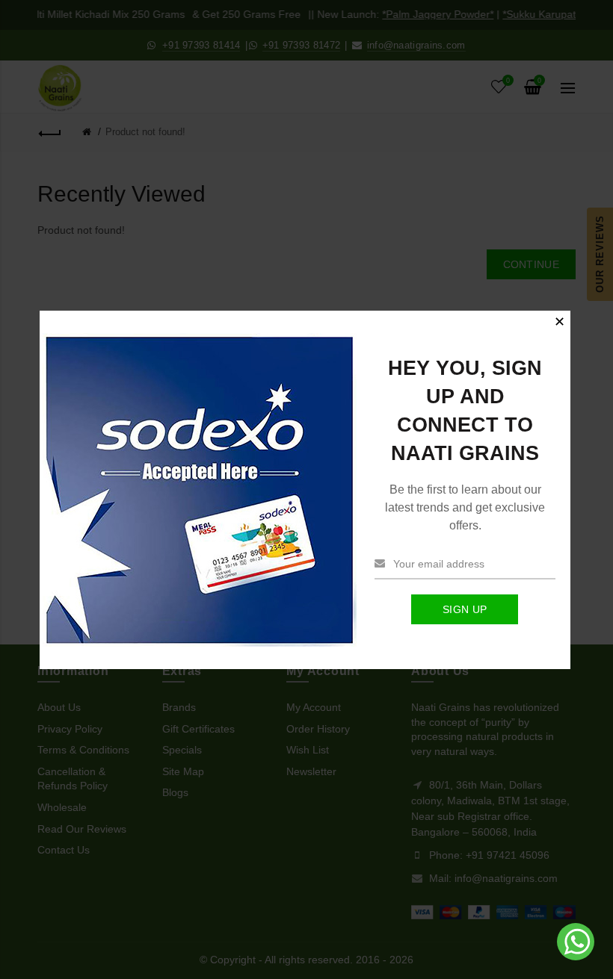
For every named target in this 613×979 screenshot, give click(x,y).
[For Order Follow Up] (577, 957)
